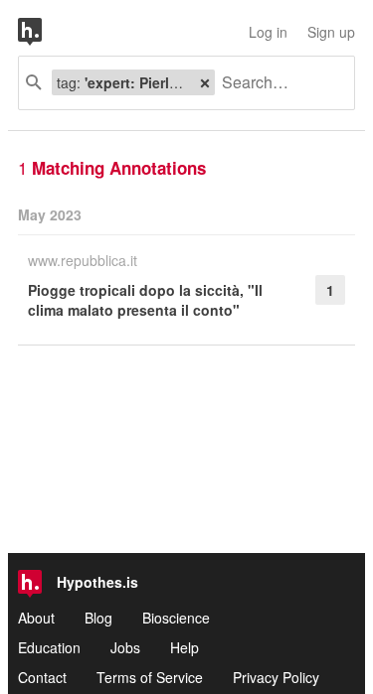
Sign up (331, 32)
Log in (268, 32)
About (36, 617)
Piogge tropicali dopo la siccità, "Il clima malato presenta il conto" (145, 300)
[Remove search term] (205, 82)
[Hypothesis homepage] (45, 32)
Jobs (125, 647)
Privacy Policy (276, 677)
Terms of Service (149, 677)
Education (49, 647)
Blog (98, 617)
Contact (42, 677)
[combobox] (277, 83)
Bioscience (176, 617)
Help (184, 647)
